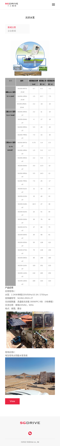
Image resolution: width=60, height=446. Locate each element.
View (12, 401)
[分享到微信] (30, 433)
